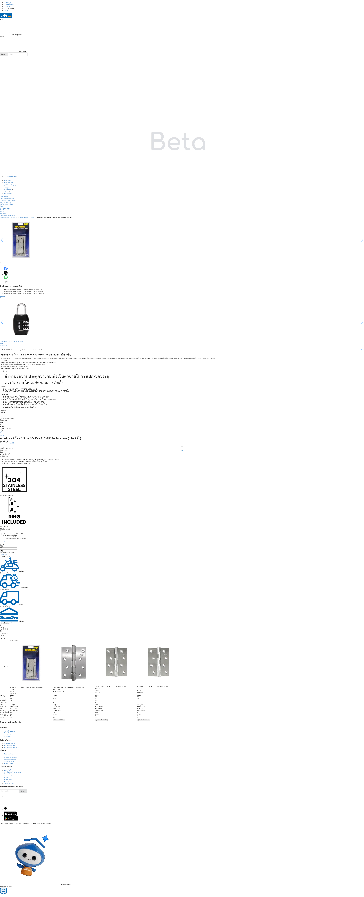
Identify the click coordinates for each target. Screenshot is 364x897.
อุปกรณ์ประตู (14, 217)
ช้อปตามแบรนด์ (8, 182)
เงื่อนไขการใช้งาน (9, 754)
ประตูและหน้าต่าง (4, 217)
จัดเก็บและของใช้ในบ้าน (7, 204)
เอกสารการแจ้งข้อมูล (10, 759)
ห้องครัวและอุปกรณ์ (5, 210)
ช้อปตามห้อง (7, 180)
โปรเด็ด (6, 191)
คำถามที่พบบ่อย (8, 733)
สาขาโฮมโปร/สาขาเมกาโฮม (12, 772)
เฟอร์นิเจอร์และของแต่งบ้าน (8, 200)
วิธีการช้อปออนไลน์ (9, 731)
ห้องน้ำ (2, 206)
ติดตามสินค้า (7, 737)
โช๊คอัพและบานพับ (24, 217)
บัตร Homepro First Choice (12, 747)
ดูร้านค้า (2, 432)
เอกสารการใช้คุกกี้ (9, 761)
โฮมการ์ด (8, 2)
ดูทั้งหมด (2, 296)
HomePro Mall (8, 184)
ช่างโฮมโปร (7, 189)
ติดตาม (23, 791)
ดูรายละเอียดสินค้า (58, 720)
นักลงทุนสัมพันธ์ (8, 774)
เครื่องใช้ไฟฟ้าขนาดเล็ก (7, 198)
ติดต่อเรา (6, 781)
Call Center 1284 (9, 783)
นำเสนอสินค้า (8, 779)
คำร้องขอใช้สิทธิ (8, 763)
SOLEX (2, 436)
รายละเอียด (3, 542)
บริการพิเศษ (7, 193)
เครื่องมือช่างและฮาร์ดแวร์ (8, 215)
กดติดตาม (11, 418)
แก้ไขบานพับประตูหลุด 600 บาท (14, 536)
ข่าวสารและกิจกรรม (10, 776)
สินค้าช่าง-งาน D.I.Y (9, 186)
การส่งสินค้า (7, 756)
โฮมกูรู (6, 188)
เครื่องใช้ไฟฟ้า (4, 196)
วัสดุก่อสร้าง (3, 214)
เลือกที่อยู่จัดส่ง (16, 34)
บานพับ (33, 217)
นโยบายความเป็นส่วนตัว (11, 758)
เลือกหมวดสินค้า (11, 176)
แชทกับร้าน (3, 434)
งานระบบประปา (5, 208)
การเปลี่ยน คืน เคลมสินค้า (11, 735)
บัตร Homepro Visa (9, 745)
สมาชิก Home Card (9, 743)
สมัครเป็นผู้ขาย (9, 4)
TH (5, 10)
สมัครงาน (6, 778)
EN (7, 10)
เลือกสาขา (21, 51)
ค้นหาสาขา (8, 6)
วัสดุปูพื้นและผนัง (5, 212)
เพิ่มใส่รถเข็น (4, 554)
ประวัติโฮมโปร (8, 770)
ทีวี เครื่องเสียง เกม (5, 202)
